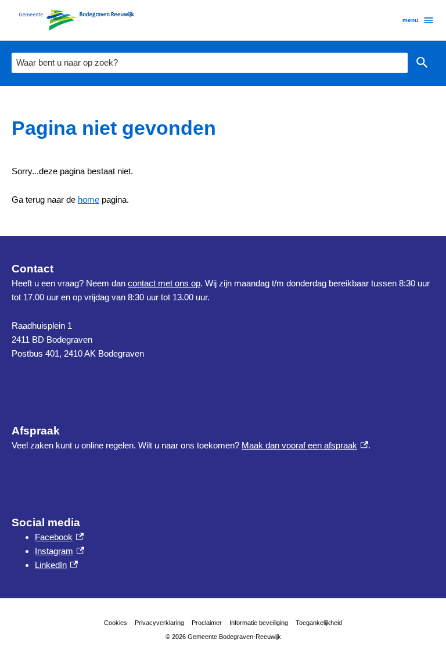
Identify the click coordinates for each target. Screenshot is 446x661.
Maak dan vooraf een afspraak (305, 445)
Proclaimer (207, 622)
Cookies (115, 622)
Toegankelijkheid (319, 622)
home (88, 199)
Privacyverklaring (159, 622)
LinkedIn (56, 565)
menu (410, 20)
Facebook (59, 537)
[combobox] (210, 63)
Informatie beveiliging (258, 622)
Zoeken (422, 63)
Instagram (59, 551)
